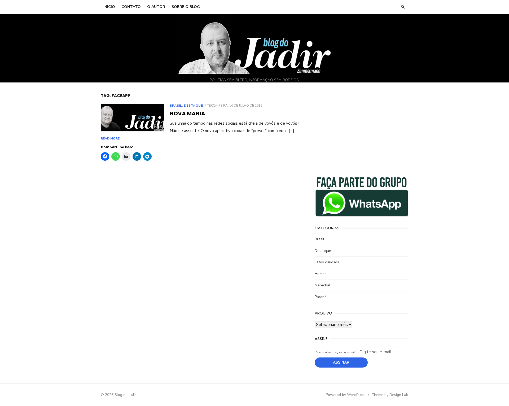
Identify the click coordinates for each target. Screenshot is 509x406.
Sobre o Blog (186, 6)
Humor (320, 273)
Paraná (321, 296)
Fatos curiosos (327, 262)
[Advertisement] (361, 130)
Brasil (176, 105)
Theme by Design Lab (389, 394)
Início (109, 6)
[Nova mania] (132, 118)
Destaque (193, 105)
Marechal (322, 285)
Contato (131, 6)
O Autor (156, 6)
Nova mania (187, 113)
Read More (110, 138)
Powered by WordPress (346, 394)
